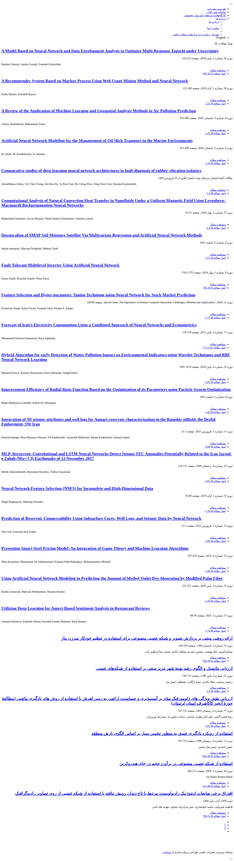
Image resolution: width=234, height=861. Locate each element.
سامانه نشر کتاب (216, 12)
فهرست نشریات (216, 8)
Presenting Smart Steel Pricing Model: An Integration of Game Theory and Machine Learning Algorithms (94, 548)
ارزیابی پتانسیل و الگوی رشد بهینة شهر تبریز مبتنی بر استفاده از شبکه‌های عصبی (164, 668)
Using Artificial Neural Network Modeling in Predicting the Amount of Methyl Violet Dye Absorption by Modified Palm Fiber (112, 578)
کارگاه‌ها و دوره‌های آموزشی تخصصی (205, 15)
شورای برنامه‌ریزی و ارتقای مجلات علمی (196, 34)
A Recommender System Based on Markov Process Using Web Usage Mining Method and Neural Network (94, 81)
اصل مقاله (214, 73)
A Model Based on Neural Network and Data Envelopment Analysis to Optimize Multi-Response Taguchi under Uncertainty (110, 51)
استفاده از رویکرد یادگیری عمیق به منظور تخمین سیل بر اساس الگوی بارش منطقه (162, 733)
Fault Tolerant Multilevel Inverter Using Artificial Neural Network (60, 265)
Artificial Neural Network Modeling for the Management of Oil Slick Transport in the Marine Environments (97, 140)
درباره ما (221, 18)
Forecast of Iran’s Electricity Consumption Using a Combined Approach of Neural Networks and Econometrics (98, 325)
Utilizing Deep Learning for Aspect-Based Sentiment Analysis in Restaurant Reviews (75, 608)
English (221, 37)
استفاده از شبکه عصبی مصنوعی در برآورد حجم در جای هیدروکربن (176, 763)
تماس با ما (213, 28)
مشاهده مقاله (218, 70)
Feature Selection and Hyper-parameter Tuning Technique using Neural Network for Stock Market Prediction (98, 295)
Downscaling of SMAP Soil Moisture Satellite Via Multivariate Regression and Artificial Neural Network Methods (101, 235)
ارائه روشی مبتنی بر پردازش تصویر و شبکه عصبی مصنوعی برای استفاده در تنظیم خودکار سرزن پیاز (147, 638)
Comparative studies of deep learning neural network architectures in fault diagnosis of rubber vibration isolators (101, 170)
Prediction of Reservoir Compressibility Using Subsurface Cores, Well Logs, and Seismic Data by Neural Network (101, 518)
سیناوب (166, 852)
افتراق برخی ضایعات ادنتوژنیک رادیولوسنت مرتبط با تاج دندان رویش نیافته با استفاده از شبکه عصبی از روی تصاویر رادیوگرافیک (124, 793)
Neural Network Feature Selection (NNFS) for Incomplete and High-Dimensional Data (77, 488)
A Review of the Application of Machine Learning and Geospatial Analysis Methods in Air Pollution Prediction (98, 111)
